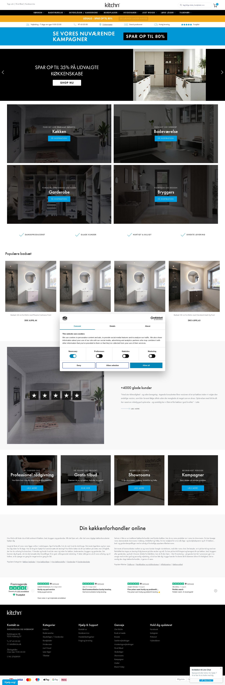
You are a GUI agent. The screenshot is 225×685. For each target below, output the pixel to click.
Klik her (85, 488)
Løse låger (47, 652)
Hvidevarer (47, 644)
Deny (79, 365)
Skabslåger (118, 652)
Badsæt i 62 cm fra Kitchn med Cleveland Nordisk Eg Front (30, 315)
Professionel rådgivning (32, 475)
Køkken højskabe (29, 561)
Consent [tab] (77, 326)
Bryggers (166, 192)
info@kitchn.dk (15, 644)
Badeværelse (166, 131)
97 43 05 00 (83, 24)
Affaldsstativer (166, 564)
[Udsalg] (112, 36)
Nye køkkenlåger (43, 561)
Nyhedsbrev (155, 640)
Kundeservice (30, 4)
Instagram (154, 633)
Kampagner (193, 475)
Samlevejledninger (121, 640)
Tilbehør (46, 655)
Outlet (116, 663)
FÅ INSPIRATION (59, 138)
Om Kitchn (118, 629)
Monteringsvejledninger (123, 644)
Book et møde (120, 633)
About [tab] (147, 326)
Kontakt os (83, 629)
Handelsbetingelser (86, 637)
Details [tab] (112, 326)
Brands (117, 637)
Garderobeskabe (83, 561)
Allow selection (112, 365)
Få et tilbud (19, 4)
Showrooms (139, 475)
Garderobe (59, 192)
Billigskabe (181, 679)
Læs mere (135, 409)
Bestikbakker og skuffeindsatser (147, 564)
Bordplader (47, 640)
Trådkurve (130, 564)
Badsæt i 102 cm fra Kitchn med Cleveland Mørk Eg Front (194, 315)
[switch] (99, 356)
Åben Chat (207, 680)
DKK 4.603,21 (31, 320)
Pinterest (153, 637)
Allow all (146, 365)
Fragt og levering (85, 640)
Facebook (154, 629)
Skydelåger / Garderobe (53, 637)
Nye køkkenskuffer (58, 561)
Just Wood (47, 648)
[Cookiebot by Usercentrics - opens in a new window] (152, 318)
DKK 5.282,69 (194, 320)
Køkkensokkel (178, 564)
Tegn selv (10, 4)
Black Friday (119, 667)
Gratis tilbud (85, 475)
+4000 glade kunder (136, 387)
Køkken (59, 131)
